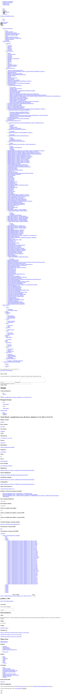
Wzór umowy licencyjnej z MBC (11, 34)
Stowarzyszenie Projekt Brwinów (14, 280)
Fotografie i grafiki (13, 127)
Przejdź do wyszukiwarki (7, 2)
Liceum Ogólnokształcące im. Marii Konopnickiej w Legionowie (20, 201)
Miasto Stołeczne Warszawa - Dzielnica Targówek (18, 221)
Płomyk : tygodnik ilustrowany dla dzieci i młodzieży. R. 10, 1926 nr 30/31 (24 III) (23, 570)
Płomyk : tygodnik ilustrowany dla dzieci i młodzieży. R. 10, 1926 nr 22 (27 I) (22, 562)
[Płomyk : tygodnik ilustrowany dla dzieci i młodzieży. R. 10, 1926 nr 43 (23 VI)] (16, 397)
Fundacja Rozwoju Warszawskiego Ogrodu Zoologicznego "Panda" (20, 173)
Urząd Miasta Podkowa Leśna (13, 298)
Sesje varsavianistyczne (14, 114)
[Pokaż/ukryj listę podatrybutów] (5, 307)
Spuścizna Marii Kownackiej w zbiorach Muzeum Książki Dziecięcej (21, 103)
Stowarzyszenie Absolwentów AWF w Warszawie (17, 277)
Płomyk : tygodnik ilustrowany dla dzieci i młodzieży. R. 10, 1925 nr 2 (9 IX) (22, 541)
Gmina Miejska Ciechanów (13, 183)
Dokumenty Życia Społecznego (16, 147)
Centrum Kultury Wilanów (13, 168)
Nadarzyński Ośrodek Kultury (13, 260)
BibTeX (4, 394)
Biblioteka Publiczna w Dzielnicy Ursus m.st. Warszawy (18, 159)
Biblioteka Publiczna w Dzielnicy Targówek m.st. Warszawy (19, 158)
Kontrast (6, 22)
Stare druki (10, 61)
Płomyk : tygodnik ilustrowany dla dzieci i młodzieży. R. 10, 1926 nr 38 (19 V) (22, 578)
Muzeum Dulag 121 (11, 241)
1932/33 (6, 591)
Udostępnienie (10, 357)
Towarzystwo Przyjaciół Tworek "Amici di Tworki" (17, 292)
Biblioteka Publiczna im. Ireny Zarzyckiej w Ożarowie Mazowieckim (22, 144)
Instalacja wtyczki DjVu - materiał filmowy (13, 38)
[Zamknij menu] (0, 17)
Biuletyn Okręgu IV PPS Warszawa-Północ (18, 99)
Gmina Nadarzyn (11, 188)
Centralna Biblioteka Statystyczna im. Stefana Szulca (18, 164)
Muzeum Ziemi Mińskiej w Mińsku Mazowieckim (18, 256)
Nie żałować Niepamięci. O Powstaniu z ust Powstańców (18, 118)
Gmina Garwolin (11, 179)
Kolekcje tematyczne (10, 68)
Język (6, 341)
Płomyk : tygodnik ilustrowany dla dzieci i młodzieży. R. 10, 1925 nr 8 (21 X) (22, 548)
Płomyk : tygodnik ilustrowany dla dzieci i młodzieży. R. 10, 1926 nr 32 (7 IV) (22, 571)
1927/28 (6, 585)
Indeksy (4, 305)
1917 (6, 536)
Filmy (9, 67)
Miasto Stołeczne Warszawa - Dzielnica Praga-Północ (18, 218)
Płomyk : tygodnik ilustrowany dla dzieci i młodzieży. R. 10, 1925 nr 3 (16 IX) (22, 543)
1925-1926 (2, 426)
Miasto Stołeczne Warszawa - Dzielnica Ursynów (17, 226)
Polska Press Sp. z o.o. (12, 268)
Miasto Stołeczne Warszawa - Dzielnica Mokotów (17, 216)
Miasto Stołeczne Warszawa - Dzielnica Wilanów (17, 227)
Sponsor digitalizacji (11, 355)
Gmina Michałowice (11, 182)
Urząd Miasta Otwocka (12, 297)
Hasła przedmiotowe (11, 316)
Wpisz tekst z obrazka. (10, 383)
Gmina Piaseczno (11, 189)
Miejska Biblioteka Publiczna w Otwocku (15, 232)
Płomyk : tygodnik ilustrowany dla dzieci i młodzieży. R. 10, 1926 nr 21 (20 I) (22, 561)
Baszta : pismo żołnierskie (15, 92)
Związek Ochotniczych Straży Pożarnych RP (16, 303)
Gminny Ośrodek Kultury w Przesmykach (16, 197)
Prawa (7, 346)
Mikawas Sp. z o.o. (11, 238)
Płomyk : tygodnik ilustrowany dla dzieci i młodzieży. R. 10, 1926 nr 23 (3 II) (22, 563)
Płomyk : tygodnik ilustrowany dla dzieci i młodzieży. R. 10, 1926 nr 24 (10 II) (22, 564)
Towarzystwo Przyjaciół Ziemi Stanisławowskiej (17, 294)
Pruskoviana (10, 48)
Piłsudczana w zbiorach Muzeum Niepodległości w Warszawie (19, 81)
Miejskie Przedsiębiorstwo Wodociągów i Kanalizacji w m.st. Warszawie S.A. (22, 235)
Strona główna (4, 641)
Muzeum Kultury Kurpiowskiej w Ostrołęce (16, 248)
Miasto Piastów (10, 208)
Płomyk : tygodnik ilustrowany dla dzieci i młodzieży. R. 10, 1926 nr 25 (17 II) (22, 565)
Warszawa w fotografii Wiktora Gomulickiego (16, 106)
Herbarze (9, 76)
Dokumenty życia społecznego (13, 58)
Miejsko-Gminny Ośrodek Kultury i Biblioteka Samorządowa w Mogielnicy (22, 237)
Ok (1, 690)
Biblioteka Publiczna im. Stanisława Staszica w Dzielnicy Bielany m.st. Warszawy (23, 151)
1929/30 (6, 588)
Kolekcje (4, 41)
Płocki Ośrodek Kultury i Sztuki (14, 266)
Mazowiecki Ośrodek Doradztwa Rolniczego (16, 203)
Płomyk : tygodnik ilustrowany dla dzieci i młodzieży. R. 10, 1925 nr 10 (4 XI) (22, 550)
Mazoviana (10, 46)
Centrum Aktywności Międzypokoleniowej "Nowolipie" (18, 165)
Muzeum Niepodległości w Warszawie (15, 251)
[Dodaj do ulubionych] (0, 396)
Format (6, 336)
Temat (7, 313)
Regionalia (8, 43)
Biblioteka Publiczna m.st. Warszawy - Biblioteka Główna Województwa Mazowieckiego (24, 153)
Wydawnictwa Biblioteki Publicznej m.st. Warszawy (20, 113)
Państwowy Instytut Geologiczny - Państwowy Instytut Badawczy (20, 264)
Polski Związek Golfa (12, 269)
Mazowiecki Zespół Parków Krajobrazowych (16, 204)
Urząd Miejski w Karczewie (13, 300)
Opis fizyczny (10, 325)
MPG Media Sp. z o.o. (12, 240)
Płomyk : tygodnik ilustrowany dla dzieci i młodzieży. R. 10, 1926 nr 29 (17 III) (23, 569)
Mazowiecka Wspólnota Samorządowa (15, 202)
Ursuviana (9, 49)
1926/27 (6, 584)
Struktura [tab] (4, 414)
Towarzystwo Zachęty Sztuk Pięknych (15, 105)
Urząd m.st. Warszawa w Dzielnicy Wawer (16, 296)
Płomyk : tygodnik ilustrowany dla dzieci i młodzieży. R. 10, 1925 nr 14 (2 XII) (23, 554)
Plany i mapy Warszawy (12, 82)
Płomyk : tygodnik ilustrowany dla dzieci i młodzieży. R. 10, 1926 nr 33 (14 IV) (23, 573)
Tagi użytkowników (11, 317)
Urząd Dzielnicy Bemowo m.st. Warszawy (16, 295)
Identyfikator (8, 337)
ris (3, 393)
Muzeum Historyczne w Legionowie (14, 246)
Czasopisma (12, 131)
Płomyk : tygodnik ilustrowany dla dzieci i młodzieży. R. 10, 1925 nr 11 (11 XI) (23, 551)
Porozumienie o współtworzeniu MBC (12, 33)
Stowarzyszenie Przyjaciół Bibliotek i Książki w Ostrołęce (19, 281)
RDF (1, 528)
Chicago (2, 610)
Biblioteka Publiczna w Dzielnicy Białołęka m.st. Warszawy (19, 154)
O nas (6, 30)
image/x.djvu (2, 442)
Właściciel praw (11, 351)
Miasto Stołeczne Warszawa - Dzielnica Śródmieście (17, 220)
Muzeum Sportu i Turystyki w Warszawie (15, 253)
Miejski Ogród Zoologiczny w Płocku (15, 234)
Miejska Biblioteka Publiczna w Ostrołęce (15, 231)
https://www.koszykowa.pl (5, 632)
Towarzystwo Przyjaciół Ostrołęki (14, 291)
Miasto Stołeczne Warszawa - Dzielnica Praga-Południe (18, 217)
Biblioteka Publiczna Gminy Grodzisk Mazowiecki (18, 135)
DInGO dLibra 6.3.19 (20, 686)
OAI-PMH (2, 533)
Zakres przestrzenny (11, 321)
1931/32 (6, 590)
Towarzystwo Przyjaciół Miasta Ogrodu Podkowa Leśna (18, 290)
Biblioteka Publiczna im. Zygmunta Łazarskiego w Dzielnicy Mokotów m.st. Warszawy (24, 152)
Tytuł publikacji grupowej (12, 310)
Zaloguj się (5, 14)
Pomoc (6, 36)
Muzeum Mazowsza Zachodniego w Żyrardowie (17, 249)
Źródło (6, 340)
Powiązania (8, 342)
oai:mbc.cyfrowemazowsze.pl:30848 (7, 447)
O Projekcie (5, 28)
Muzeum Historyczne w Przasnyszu (14, 247)
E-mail (1, 382)
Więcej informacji (18, 688)
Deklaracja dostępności (9, 39)
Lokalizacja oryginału (12, 356)
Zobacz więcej (5, 651)
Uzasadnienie (17, 382)
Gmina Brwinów (11, 177)
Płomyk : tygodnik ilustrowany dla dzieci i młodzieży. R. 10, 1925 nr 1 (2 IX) (22, 540)
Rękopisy (9, 60)
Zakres (7, 318)
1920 (6, 537)
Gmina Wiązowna (11, 193)
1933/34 (6, 592)
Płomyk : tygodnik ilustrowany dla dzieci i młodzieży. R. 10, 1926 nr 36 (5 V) (22, 576)
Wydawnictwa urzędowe (12, 64)
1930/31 (6, 589)
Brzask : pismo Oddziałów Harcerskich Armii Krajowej (20, 102)
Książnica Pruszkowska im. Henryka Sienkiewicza (17, 199)
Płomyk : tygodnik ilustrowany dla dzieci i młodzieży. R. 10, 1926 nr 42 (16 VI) (23, 582)
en (4, 8)
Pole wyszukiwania (4, 369)
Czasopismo (12, 124)
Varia (9, 62)
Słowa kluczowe (11, 315)
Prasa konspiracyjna (11, 84)
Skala (9, 326)
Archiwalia (10, 55)
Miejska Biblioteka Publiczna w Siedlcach (15, 233)
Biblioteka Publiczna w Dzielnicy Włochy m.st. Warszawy (19, 161)
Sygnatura (9, 339)
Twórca (6, 311)
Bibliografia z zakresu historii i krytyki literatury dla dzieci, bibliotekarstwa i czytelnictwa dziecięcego (29, 115)
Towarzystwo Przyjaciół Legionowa (14, 288)
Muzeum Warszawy (11, 254)
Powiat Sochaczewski (12, 272)
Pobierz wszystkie (3, 410)
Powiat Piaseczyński (11, 271)
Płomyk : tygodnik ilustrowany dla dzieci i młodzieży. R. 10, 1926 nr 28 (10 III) (23, 568)
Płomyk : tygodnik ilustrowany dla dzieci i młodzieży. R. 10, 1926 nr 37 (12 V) (22, 577)
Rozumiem (24, 688)
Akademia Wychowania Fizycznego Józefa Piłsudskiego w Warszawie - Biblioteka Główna (26, 122)
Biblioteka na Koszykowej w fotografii (15, 73)
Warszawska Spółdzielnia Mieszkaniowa (15, 301)
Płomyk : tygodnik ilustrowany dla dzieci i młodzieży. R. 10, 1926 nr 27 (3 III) (22, 567)
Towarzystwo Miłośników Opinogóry (15, 286)
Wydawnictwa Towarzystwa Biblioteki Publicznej (19, 112)
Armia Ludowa (13, 87)
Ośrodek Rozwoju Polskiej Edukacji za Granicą (17, 263)
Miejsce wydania (11, 329)
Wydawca (8, 327)
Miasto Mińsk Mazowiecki (13, 207)
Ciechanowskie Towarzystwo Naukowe (15, 169)
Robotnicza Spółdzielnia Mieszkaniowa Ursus (16, 273)
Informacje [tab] (5, 413)
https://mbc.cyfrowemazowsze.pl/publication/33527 (10, 524)
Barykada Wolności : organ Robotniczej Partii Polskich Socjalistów (22, 90)
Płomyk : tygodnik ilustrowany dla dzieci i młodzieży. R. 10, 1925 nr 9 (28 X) (22, 549)
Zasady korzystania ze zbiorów (11, 32)
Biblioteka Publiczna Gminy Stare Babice (17, 141)
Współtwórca (7, 312)
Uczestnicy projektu (9, 31)
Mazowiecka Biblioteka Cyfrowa (9, 493)
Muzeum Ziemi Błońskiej (12, 255)
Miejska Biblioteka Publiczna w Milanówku (16, 229)
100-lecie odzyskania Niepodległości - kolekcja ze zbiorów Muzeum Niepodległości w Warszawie (26, 71)
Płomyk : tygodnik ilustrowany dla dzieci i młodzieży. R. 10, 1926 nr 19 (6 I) (22, 559)
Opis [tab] (4, 412)
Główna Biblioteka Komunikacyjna (14, 174)
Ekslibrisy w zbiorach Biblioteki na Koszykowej (17, 74)
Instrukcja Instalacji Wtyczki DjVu (11, 37)
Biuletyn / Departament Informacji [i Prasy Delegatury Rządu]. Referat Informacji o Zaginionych (28, 94)
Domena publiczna (4, 461)
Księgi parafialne (11, 78)
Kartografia (10, 56)
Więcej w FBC (3, 601)
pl (3, 8)
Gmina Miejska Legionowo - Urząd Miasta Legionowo (18, 184)
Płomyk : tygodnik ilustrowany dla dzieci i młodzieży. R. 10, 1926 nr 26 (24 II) (22, 566)
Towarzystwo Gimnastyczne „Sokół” (15, 104)
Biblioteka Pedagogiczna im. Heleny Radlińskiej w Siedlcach (20, 132)
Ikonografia (10, 57)
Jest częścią (10, 345)
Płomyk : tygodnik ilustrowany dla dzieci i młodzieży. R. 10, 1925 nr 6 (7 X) (22, 546)
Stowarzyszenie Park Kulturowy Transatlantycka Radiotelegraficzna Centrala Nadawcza (24, 279)
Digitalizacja (10, 354)
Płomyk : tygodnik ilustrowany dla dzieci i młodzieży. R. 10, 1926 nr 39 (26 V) (22, 579)
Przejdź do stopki (6, 4)
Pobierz (7, 404)
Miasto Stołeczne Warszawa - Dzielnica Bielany (18, 210)
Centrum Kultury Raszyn (12, 167)
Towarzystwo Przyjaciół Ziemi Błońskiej (15, 293)
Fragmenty (10, 63)
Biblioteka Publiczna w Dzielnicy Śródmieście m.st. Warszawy (19, 157)
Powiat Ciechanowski (12, 270)
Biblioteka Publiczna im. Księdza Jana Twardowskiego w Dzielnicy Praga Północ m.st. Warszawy (26, 150)
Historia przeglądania (8, 361)
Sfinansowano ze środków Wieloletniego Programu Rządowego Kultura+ (14, 474)
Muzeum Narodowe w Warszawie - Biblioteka (16, 250)
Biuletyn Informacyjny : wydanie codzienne (18, 97)
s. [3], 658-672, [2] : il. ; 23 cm (6, 438)
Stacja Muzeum (10, 275)
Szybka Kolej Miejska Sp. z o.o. (14, 285)
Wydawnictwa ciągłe (11, 54)
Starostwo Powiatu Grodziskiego (14, 276)
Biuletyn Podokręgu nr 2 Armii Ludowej (17, 100)
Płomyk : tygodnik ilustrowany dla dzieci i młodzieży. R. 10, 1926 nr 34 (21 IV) (23, 574)
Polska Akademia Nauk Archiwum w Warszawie (17, 267)
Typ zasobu (7, 335)
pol (1, 456)
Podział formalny (9, 51)
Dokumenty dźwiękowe (12, 66)
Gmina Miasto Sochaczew (13, 181)
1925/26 (6, 539)
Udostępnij (7, 12)
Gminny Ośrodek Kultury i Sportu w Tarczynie (16, 196)
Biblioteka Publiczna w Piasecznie (14, 163)
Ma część (9, 344)
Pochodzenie (8, 352)
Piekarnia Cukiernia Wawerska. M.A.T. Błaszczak (17, 265)
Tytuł (7, 307)
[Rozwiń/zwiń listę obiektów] (5, 51)
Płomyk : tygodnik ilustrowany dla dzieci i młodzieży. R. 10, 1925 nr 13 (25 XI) (23, 553)
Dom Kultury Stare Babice (13, 172)
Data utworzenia (11, 333)
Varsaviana (10, 45)
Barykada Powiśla (13, 89)
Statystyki (7, 40)
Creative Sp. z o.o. (11, 171)
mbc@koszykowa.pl (4, 627)
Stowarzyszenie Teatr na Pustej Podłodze (15, 283)
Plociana (9, 47)
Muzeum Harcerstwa (11, 243)
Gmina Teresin (10, 192)
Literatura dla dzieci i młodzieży (14, 79)
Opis (7, 323)
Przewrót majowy (11, 119)
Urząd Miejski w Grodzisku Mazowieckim (16, 299)
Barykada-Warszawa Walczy (15, 91)
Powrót (2, 25)
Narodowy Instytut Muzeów (13, 261)
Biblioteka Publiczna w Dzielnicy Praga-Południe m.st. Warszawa (20, 156)
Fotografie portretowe (12, 75)
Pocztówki (12, 258)
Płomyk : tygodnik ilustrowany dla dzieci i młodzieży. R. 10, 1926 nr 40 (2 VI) (22, 580)
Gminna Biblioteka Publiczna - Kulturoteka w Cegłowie (18, 194)
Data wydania (10, 332)
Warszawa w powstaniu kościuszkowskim (15, 107)
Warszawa (2, 422)
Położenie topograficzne (11, 358)
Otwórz (4, 404)
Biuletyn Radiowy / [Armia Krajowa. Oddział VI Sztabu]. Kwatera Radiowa (24, 101)
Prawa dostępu (10, 348)
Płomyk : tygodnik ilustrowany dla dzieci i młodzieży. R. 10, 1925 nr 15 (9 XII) (23, 555)
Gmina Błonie (10, 176)
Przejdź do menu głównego (8, 1)
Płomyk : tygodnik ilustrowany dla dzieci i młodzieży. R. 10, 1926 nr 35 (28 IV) (23, 575)
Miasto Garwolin (11, 206)
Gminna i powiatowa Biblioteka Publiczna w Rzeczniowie (19, 195)
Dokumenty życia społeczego (15, 128)
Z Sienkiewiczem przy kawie (13, 117)
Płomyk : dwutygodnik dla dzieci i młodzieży (11, 535)
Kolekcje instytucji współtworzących (13, 120)
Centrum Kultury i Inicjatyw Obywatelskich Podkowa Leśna (19, 166)
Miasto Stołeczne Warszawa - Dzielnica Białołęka (17, 209)
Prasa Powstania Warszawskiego (15, 85)
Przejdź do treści (6, 3)
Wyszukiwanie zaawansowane (6, 370)
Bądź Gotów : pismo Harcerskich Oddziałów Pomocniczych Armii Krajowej (24, 93)
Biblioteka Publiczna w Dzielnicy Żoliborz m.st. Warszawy (19, 162)
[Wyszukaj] (19, 369)
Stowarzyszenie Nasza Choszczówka (15, 278)
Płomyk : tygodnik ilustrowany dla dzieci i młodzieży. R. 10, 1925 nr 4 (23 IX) (22, 544)
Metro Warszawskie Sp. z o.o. (13, 205)
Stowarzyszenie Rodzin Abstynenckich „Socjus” (17, 282)
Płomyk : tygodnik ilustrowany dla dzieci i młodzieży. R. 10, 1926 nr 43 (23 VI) (23, 583)
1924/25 (6, 538)
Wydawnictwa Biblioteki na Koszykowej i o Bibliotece (19, 109)
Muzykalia (10, 59)
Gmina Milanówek (11, 186)
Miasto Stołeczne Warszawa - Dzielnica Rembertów (17, 219)
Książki (9, 53)
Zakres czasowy (11, 322)
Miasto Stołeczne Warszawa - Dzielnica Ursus (16, 225)
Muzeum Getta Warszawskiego (13, 242)
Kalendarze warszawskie (12, 77)
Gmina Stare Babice (11, 191)
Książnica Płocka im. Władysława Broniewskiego (17, 198)
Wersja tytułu (10, 309)
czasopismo (2, 431)
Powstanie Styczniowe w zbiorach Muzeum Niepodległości (19, 83)
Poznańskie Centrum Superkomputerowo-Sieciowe (42, 686)
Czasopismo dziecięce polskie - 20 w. (7, 488)
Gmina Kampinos (11, 180)
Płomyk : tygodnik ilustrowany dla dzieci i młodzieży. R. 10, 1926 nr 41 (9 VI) (22, 581)
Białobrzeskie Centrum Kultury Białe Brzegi (17, 129)
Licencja (9, 350)
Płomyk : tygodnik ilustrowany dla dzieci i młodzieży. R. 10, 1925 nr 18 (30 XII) (23, 558)
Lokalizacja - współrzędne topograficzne (15, 360)
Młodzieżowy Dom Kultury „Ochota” (15, 239)
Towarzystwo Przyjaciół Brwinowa (14, 287)
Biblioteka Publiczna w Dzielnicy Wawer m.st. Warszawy (18, 160)
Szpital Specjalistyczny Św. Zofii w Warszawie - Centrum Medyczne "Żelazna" (23, 284)
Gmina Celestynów (11, 178)
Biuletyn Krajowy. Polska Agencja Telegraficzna (19, 98)
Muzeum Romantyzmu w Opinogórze (15, 252)
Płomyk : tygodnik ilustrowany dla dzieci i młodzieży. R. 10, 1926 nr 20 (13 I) (22, 560)
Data (7, 330)
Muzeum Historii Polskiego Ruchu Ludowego (16, 245)
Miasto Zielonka (11, 228)
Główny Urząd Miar (11, 175)
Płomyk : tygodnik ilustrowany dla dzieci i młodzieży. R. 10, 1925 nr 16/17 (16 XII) (23, 556)
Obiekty (7, 363)
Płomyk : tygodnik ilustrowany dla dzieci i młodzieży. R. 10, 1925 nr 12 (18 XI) (23, 552)
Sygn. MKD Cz (3, 451)
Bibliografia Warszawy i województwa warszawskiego (20, 116)
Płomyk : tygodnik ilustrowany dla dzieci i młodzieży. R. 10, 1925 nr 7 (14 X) (22, 547)
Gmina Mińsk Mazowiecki (13, 187)
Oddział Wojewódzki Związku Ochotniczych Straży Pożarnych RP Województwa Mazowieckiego (26, 262)
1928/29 (6, 586)
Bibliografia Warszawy (12, 72)
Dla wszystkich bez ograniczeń (6, 465)
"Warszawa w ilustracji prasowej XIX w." (15, 70)
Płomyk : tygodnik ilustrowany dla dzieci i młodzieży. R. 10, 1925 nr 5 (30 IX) (22, 545)
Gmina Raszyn (10, 190)
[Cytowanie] (2, 396)
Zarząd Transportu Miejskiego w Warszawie (16, 302)
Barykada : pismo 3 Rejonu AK (16, 88)
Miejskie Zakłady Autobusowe (13, 236)
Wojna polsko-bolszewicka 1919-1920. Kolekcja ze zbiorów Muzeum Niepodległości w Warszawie (26, 108)
